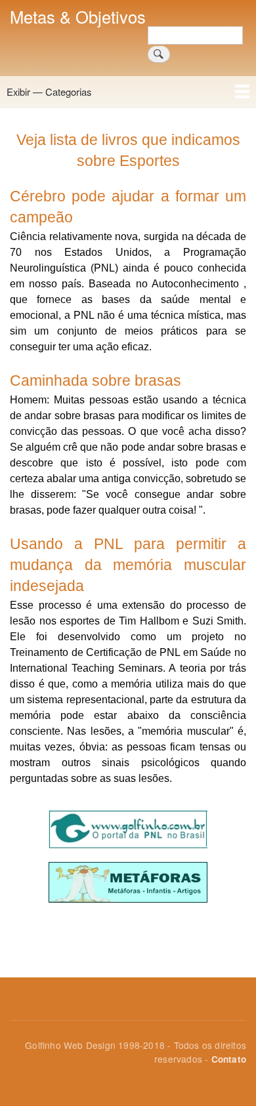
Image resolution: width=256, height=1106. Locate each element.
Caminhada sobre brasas (95, 380)
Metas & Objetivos (78, 16)
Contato (228, 1059)
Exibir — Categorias (49, 91)
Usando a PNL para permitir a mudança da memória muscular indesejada (128, 564)
